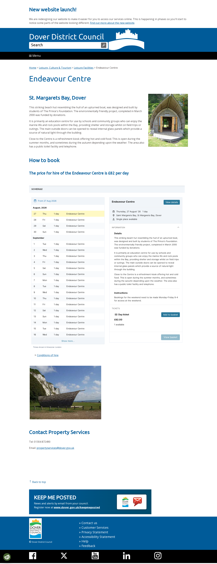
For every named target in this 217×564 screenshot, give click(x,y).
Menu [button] (36, 55)
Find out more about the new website (112, 23)
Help (84, 541)
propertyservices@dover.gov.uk (55, 448)
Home (32, 67)
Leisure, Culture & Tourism (55, 67)
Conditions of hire (47, 355)
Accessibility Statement (98, 537)
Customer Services (94, 527)
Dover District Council (66, 36)
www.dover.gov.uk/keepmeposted (77, 507)
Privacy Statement (94, 532)
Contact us (89, 523)
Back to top (39, 482)
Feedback (88, 546)
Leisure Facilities (83, 67)
